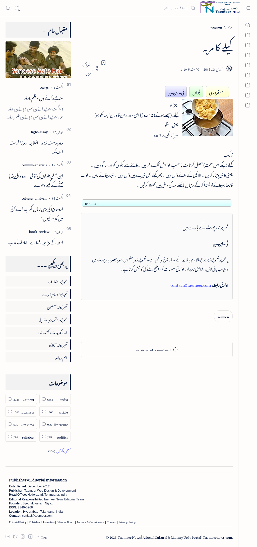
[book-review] (39, 231)
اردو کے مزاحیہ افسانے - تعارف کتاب (35, 241)
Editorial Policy (18, 522)
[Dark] (17, 8)
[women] (223, 316)
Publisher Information (41, 522)
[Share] (89, 68)
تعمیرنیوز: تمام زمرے (54, 293)
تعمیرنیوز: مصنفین (57, 306)
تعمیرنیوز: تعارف (57, 281)
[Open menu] (247, 8)
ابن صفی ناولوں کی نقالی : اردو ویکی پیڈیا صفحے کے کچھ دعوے (36, 179)
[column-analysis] (34, 164)
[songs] (44, 86)
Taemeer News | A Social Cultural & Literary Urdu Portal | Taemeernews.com (175, 536)
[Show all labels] (59, 450)
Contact (111, 522)
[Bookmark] (8, 8)
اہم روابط (61, 357)
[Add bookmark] (103, 62)
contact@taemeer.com (190, 284)
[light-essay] (39, 131)
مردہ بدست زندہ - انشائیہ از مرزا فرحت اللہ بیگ (36, 146)
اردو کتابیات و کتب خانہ (52, 331)
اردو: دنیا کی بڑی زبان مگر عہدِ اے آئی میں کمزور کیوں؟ (37, 213)
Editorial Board (65, 522)
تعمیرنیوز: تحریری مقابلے (53, 319)
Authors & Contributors (90, 522)
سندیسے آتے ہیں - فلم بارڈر (43, 97)
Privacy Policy (127, 522)
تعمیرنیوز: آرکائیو (58, 344)
